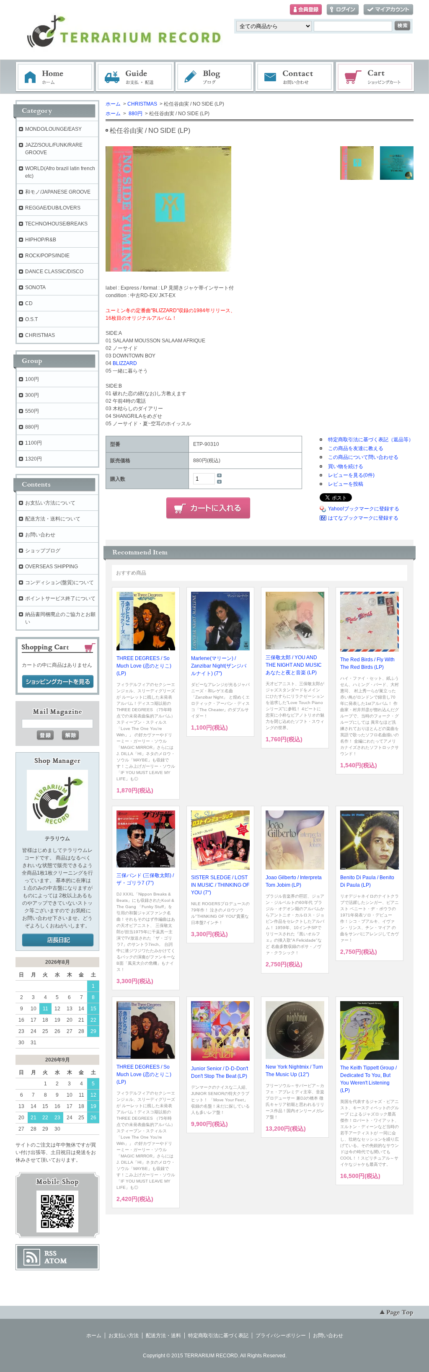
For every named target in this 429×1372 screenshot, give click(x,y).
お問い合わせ (295, 77)
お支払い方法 (124, 1335)
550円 (32, 411)
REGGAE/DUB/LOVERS (52, 208)
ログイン (342, 10)
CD (29, 303)
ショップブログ (42, 551)
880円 (134, 113)
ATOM (55, 1260)
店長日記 (58, 940)
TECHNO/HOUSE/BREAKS (56, 224)
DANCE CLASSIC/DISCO (54, 271)
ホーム (55, 77)
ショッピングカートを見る (58, 682)
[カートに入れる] (208, 508)
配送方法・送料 (163, 1335)
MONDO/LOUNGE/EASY (53, 129)
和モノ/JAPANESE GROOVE (57, 192)
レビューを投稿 (345, 484)
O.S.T (31, 319)
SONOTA (35, 287)
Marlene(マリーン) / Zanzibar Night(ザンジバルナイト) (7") (218, 665)
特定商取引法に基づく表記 (218, 1335)
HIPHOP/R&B (40, 240)
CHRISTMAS (142, 104)
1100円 (33, 443)
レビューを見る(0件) (351, 475)
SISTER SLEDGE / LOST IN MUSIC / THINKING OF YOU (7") (220, 885)
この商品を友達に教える (355, 448)
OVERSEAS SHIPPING (51, 567)
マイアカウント (388, 10)
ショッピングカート (375, 77)
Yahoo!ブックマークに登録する (363, 509)
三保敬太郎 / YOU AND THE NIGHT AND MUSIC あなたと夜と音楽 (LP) (294, 665)
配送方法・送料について (52, 519)
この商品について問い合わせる (363, 457)
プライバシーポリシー (281, 1335)
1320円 (33, 459)
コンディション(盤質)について (59, 582)
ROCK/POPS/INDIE (47, 256)
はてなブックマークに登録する (363, 518)
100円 (32, 379)
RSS (50, 1253)
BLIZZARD (125, 363)
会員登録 (305, 10)
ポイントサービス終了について (60, 598)
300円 (32, 395)
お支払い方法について (50, 503)
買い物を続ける (345, 466)
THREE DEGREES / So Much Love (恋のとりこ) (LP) (143, 665)
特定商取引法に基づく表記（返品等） (370, 440)
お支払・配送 (135, 77)
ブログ (215, 77)
